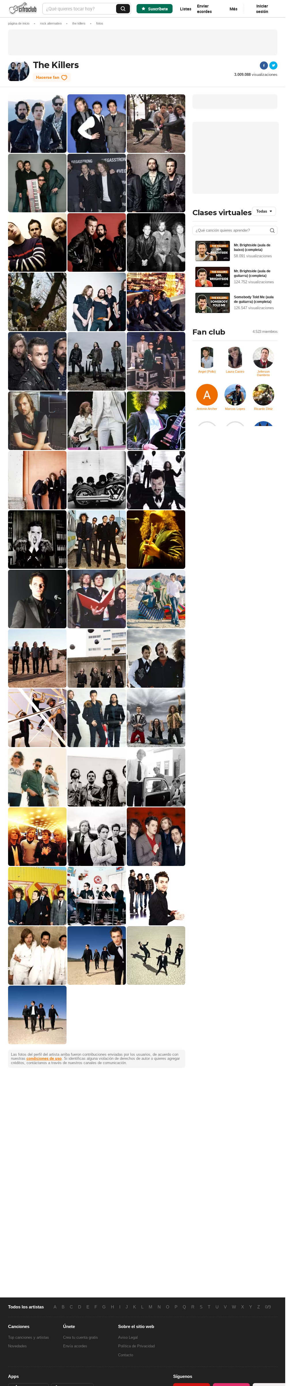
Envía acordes (75, 1346)
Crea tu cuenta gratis (80, 1337)
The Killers (56, 65)
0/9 (268, 1307)
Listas (185, 9)
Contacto (125, 1355)
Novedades (17, 1346)
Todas (261, 211)
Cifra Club (22, 8)
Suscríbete (158, 9)
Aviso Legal (128, 1337)
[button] (99, 23)
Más (233, 9)
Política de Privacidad (136, 1346)
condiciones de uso (44, 1058)
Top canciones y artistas (28, 1337)
